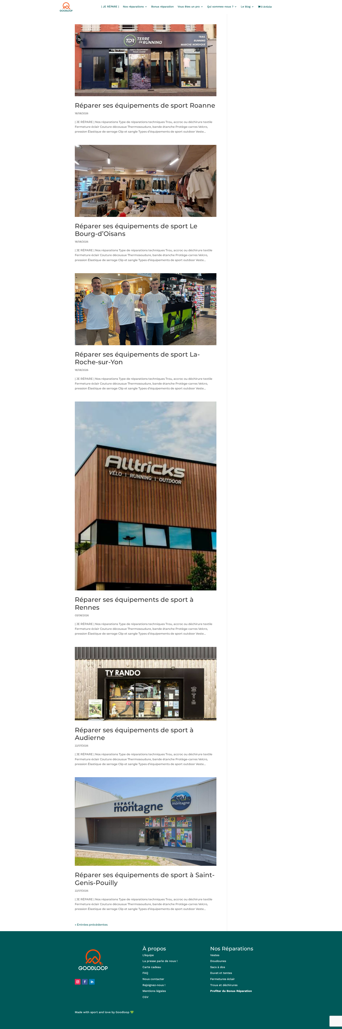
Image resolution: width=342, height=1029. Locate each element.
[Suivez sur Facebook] (85, 982)
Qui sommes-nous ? (220, 6)
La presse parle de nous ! (160, 961)
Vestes (214, 955)
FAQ (145, 973)
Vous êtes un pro (189, 6)
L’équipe (148, 955)
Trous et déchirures (223, 985)
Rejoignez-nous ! (153, 985)
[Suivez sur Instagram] (78, 982)
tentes (227, 973)
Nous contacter (153, 979)
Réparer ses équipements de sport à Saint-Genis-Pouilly (145, 878)
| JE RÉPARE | (110, 6)
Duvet (214, 973)
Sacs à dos (217, 967)
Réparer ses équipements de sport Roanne (145, 105)
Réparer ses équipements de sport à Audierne (134, 734)
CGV (145, 997)
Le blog (245, 6)
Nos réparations (133, 6)
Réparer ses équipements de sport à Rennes (134, 603)
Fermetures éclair (222, 979)
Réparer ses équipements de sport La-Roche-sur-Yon (137, 358)
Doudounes (218, 961)
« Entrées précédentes (91, 924)
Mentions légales (154, 991)
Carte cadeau (151, 967)
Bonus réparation (162, 6)
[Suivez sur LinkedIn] (92, 982)
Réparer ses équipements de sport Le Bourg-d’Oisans (136, 230)
